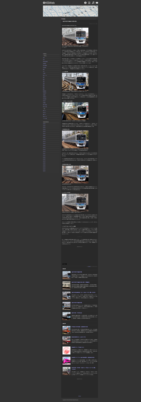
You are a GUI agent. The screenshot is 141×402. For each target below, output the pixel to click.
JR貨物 (44, 102)
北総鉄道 (89, 266)
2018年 (44, 139)
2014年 (44, 147)
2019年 (44, 137)
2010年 (44, 155)
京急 (44, 59)
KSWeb (49, 3)
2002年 (44, 170)
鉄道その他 (45, 106)
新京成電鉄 (45, 65)
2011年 (44, 153)
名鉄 (44, 81)
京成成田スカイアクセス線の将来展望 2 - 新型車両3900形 (83, 357)
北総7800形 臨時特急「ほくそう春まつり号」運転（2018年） (84, 292)
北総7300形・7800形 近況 (77, 312)
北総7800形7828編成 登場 (77, 302)
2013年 (44, 149)
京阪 (44, 83)
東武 (44, 77)
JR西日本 (44, 96)
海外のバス (45, 116)
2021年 (44, 133)
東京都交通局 (45, 61)
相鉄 (44, 79)
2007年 (44, 161)
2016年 (44, 143)
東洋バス (44, 110)
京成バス (44, 112)
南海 (44, 85)
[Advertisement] (51, 34)
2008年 (44, 159)
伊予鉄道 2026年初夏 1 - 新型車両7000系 (80, 326)
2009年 (44, 157)
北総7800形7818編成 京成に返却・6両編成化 (80, 282)
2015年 (44, 145)
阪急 (44, 87)
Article (89, 3)
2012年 (44, 151)
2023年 (44, 129)
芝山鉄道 (44, 67)
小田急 (44, 73)
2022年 (44, 131)
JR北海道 (44, 98)
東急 (44, 69)
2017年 (44, 141)
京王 (44, 71)
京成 (44, 57)
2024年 (44, 127)
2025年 (44, 125)
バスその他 (45, 118)
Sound (93, 3)
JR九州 (44, 100)
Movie (97, 3)
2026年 (44, 123)
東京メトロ (45, 75)
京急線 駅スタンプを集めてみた (78, 347)
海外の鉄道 (45, 104)
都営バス (44, 114)
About (85, 3)
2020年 (44, 135)
